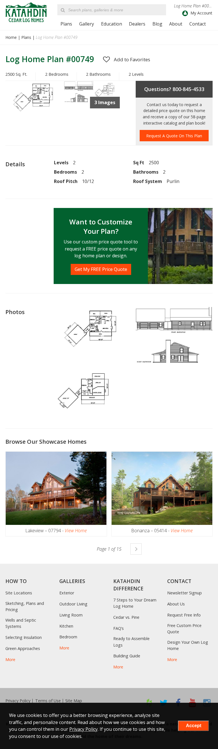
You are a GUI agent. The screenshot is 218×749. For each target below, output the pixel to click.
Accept (193, 725)
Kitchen (66, 626)
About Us (176, 604)
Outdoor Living (73, 604)
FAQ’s (118, 628)
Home (11, 37)
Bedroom (68, 636)
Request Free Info (184, 615)
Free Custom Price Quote (184, 628)
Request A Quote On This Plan (174, 135)
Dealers (137, 24)
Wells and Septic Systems (20, 623)
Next (136, 549)
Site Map (73, 701)
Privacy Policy (17, 701)
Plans (66, 24)
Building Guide (126, 655)
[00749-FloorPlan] (34, 111)
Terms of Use (48, 701)
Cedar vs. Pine (126, 617)
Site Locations (18, 593)
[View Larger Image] (92, 328)
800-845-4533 (188, 89)
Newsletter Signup (184, 593)
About (175, 24)
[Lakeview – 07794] (56, 488)
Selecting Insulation (23, 637)
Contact (197, 24)
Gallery (86, 24)
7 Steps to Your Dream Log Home (134, 603)
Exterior (66, 593)
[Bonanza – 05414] (162, 488)
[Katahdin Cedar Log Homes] (26, 12)
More (10, 659)
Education (111, 24)
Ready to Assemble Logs (131, 641)
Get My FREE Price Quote (101, 269)
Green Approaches (22, 648)
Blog (157, 24)
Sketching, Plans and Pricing (24, 606)
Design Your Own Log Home (187, 645)
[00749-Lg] (78, 100)
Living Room (71, 615)
